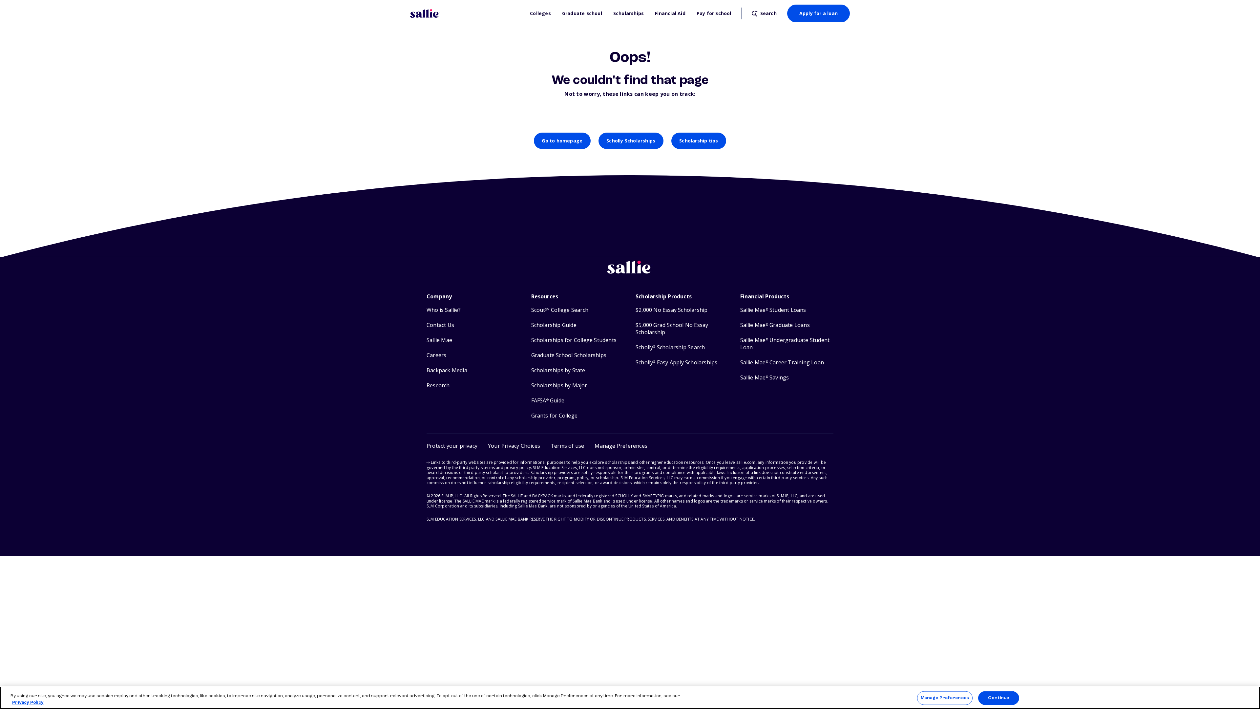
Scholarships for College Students (574, 340)
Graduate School (582, 13)
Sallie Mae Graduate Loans (775, 325)
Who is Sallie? (444, 310)
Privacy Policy (28, 702)
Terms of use (567, 445)
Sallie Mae (439, 340)
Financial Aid (670, 13)
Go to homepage (562, 141)
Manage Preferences (945, 698)
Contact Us (440, 325)
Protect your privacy (452, 445)
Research (438, 385)
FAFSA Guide (547, 400)
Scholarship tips (698, 141)
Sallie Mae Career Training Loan (782, 362)
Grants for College (554, 415)
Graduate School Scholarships (569, 355)
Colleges (540, 13)
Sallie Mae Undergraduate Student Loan (785, 344)
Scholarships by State (558, 370)
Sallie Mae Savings (764, 377)
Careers (436, 355)
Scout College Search (559, 310)
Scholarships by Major (559, 385)
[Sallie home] (466, 13)
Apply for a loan (818, 13)
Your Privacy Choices (514, 445)
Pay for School (714, 13)
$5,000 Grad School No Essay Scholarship (672, 329)
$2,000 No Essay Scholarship (671, 310)
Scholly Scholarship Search (670, 347)
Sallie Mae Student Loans (773, 310)
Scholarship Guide (554, 325)
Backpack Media (447, 370)
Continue (998, 698)
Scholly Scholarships (630, 141)
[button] (621, 445)
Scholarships (628, 13)
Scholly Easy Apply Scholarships (676, 362)
